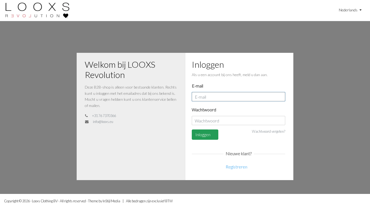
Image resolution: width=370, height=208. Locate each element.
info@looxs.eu (103, 121)
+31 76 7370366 (104, 115)
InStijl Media (111, 201)
